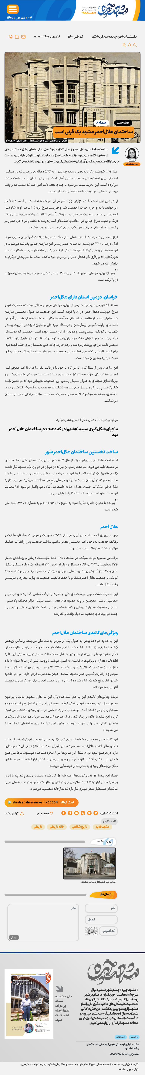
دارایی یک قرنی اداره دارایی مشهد (98, 882)
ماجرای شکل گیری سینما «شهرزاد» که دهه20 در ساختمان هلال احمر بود (63, 432)
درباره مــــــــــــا (134, 1037)
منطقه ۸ (101, 123)
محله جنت (123, 123)
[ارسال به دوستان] (23, 37)
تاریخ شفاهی (79, 827)
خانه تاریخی (57, 827)
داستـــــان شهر (127, 37)
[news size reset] (129, 45)
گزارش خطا (12, 814)
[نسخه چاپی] (10, 37)
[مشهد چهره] (105, 10)
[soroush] (76, 813)
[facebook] (63, 813)
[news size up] (124, 45)
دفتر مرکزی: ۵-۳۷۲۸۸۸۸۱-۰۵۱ (124, 1054)
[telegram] (95, 813)
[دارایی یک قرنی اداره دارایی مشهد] (89, 863)
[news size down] (135, 45)
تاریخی (38, 827)
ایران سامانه (125, 1069)
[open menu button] (13, 9)
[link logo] (113, 971)
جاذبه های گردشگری (104, 37)
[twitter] (89, 813)
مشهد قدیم (102, 827)
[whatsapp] (83, 813)
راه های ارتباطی (120, 1037)
